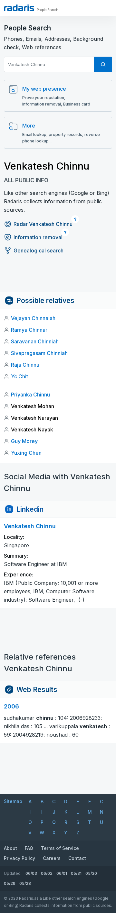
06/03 (31, 873)
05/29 (9, 883)
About (10, 848)
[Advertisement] (58, 277)
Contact (77, 858)
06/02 (47, 873)
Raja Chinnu (25, 365)
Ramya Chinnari (30, 330)
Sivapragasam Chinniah (39, 353)
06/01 (61, 873)
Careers (52, 858)
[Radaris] (19, 8)
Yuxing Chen (26, 453)
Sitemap (13, 801)
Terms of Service (60, 848)
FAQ (29, 848)
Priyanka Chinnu (30, 394)
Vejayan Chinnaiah (33, 318)
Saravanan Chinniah (35, 341)
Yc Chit (19, 376)
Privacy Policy (19, 858)
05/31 (76, 873)
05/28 (25, 883)
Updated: (13, 873)
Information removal (38, 237)
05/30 (91, 873)
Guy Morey (24, 441)
